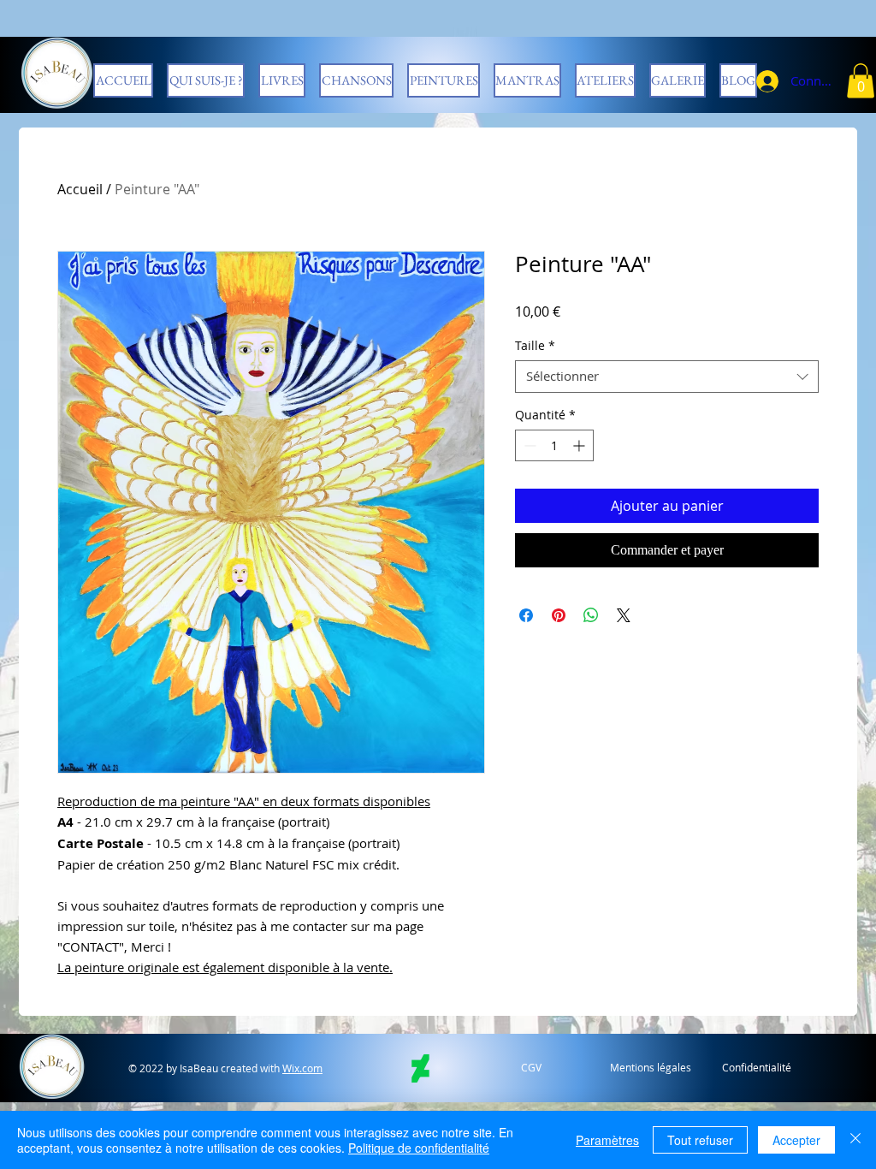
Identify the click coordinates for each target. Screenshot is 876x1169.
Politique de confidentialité (418, 1147)
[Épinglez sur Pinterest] (558, 615)
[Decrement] (528, 445)
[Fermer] (855, 1139)
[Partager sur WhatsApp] (591, 615)
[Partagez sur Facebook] (526, 615)
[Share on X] (623, 615)
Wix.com (302, 1068)
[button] (860, 80)
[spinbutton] (554, 445)
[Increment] (580, 445)
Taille (535, 345)
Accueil (80, 189)
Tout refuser (700, 1139)
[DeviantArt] (420, 1068)
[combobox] (667, 376)
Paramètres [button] (607, 1139)
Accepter (796, 1139)
